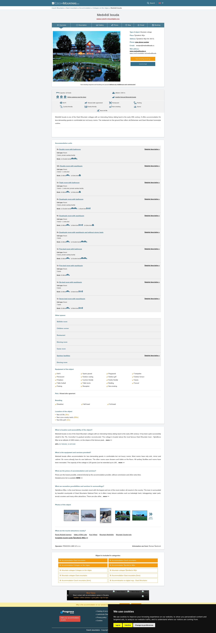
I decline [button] (127, 625)
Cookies (99, 620)
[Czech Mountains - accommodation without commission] (65, 3)
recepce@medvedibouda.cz (145, 45)
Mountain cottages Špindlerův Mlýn (124, 570)
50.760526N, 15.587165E (67, 444)
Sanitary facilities (63, 356)
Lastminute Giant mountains (107, 614)
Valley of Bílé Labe (80, 535)
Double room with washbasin (71, 166)
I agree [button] (117, 625)
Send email (143, 64)
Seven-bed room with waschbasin (72, 299)
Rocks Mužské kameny (63, 535)
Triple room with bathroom (69, 182)
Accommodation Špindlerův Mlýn (123, 565)
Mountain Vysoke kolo (124, 535)
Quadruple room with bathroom (71, 199)
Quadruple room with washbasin (71, 216)
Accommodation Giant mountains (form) (126, 575)
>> (109, 440)
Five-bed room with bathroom (70, 249)
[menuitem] (61, 25)
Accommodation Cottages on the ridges (76, 565)
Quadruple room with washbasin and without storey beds (81, 232)
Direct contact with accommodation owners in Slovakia (91, 595)
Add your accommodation (70, 619)
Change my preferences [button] (144, 625)
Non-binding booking (143, 59)
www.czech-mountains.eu (108, 19)
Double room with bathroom (70, 149)
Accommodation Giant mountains (73, 560)
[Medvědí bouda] (71, 520)
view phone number (142, 42)
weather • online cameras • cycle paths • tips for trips (91, 597)
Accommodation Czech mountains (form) (76, 580)
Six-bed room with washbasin (70, 282)
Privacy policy (101, 617)
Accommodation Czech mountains (124, 560)
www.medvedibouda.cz (138, 51)
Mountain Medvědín (107, 535)
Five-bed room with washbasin (71, 265)
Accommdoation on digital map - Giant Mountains (129, 580)
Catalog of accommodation (106, 611)
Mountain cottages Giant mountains (74, 575)
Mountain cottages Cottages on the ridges (77, 570)
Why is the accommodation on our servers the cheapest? (96, 604)
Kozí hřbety (93, 535)
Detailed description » (152, 149)
